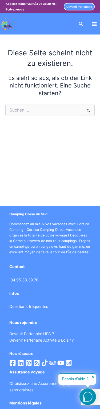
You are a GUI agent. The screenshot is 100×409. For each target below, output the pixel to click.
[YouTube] (60, 363)
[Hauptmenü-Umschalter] (94, 24)
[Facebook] (12, 363)
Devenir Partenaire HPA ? (31, 333)
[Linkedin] (20, 363)
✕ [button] (93, 377)
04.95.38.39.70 (24, 280)
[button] (79, 7)
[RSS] (36, 363)
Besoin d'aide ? (75, 379)
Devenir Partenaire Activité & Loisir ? (41, 340)
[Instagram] (68, 363)
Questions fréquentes (28, 306)
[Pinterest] (28, 363)
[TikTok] (44, 363)
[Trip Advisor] (52, 363)
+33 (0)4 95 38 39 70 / (41, 4)
